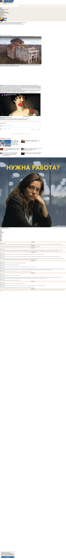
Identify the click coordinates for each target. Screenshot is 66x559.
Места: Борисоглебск (23, 119)
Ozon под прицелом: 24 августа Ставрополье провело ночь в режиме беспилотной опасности (13, 283)
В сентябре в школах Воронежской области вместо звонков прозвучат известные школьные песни (25, 259)
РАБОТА (5, 18)
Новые (1, 128)
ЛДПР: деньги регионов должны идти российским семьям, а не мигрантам (25, 287)
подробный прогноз (3, 228)
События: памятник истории (16, 119)
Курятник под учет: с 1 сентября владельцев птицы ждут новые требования (10, 244)
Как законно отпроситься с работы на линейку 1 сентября (38, 285)
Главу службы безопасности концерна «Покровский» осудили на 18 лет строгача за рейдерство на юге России (15, 285)
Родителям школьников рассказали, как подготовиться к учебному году (10, 246)
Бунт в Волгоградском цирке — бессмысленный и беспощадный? (9, 275)
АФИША (1, 8)
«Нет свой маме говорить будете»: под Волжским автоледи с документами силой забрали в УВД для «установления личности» (17, 277)
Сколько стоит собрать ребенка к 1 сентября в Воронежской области (52, 244)
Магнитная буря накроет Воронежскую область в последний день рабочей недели (42, 258)
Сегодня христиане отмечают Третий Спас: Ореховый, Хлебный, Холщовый (30, 246)
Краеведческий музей (3, 35)
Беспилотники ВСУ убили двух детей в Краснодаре (7, 287)
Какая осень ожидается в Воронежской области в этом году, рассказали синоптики (32, 244)
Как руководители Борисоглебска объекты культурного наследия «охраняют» (12, 118)
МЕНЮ (1, 7)
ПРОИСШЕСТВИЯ (3, 15)
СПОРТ (1, 16)
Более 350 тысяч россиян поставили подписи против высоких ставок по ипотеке (51, 256)
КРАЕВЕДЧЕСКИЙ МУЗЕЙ (4, 9)
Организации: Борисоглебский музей (6, 119)
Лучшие (5, 128)
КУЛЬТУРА (1, 10)
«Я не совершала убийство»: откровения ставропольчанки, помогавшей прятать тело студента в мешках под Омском (16, 258)
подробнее (7, 228)
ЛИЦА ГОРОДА (2, 11)
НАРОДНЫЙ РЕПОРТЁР (4, 12)
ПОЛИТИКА (2, 14)
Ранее (9, 128)
